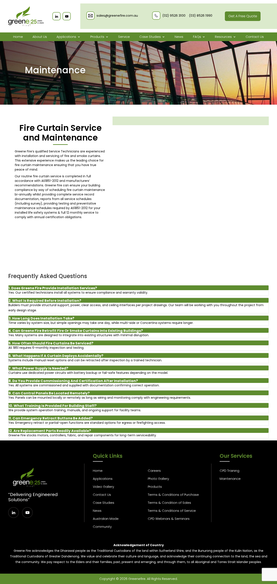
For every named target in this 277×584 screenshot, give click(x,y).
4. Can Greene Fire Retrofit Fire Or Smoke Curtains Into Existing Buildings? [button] (75, 330)
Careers (154, 470)
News (179, 37)
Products (97, 37)
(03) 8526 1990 (200, 16)
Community (102, 526)
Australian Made (106, 518)
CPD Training (229, 470)
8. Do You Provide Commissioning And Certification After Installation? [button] (73, 380)
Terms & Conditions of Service (172, 510)
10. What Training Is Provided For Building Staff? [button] (52, 405)
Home (18, 37)
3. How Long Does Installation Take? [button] (41, 318)
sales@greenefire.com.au (117, 16)
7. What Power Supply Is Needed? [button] (38, 368)
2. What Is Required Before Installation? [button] (44, 300)
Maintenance (230, 478)
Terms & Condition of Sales (169, 502)
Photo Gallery (158, 478)
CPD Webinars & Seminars (169, 518)
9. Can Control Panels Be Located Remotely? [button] (49, 393)
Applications (66, 37)
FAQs (197, 37)
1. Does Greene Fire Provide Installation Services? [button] (52, 288)
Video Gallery (103, 486)
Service (124, 37)
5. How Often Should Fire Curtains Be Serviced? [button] (50, 343)
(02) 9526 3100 (173, 16)
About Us (39, 37)
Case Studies (150, 37)
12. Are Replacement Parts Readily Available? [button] (49, 430)
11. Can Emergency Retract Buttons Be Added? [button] (50, 418)
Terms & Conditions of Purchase (173, 494)
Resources (223, 37)
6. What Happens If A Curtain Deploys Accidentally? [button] (55, 355)
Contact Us (255, 37)
